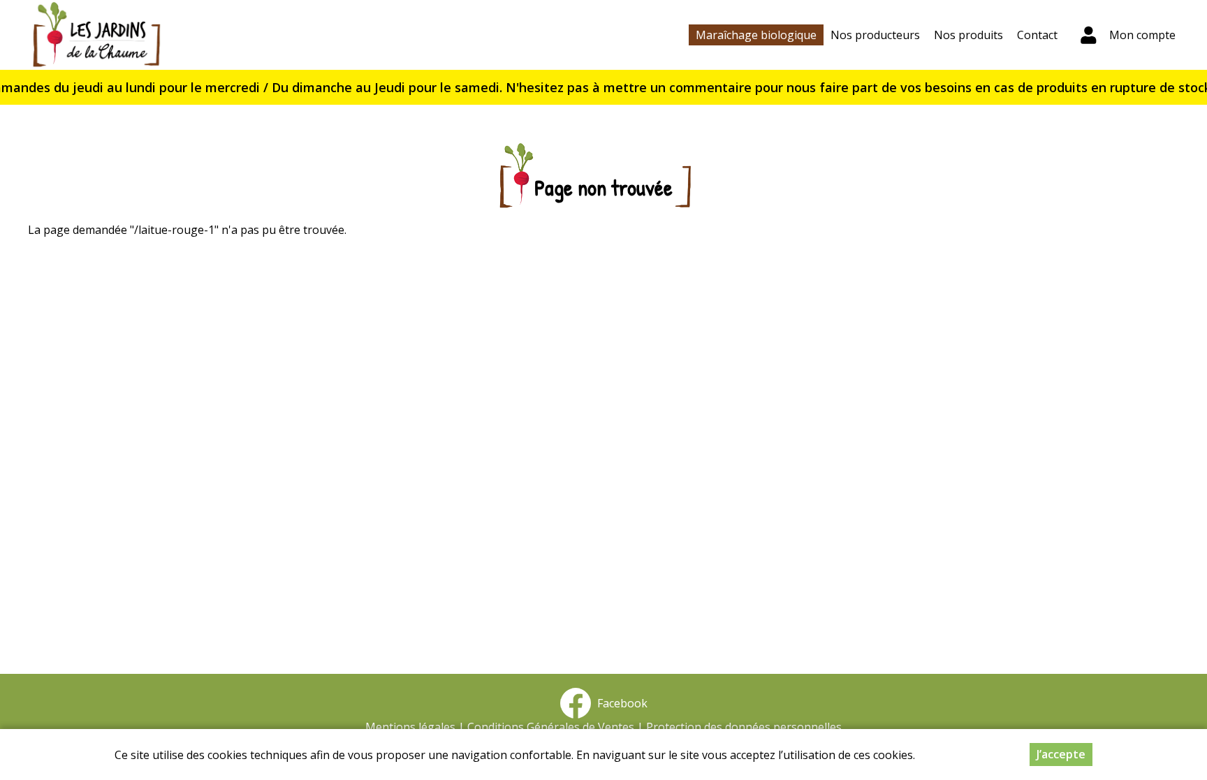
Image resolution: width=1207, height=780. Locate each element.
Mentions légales (410, 727)
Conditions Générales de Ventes (550, 727)
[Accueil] (96, 35)
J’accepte (1061, 754)
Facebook (620, 703)
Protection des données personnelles (744, 727)
